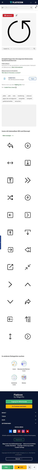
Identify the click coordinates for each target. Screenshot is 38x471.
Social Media (19, 427)
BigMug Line (18, 84)
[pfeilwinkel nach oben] (27, 284)
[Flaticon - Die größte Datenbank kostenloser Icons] (16, 2)
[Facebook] (10, 431)
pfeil (9, 96)
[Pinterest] (19, 431)
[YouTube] (27, 431)
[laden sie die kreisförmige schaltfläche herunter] (27, 145)
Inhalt (4, 412)
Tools (4, 416)
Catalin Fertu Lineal (9, 87)
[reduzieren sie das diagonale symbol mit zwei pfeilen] (27, 267)
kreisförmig (21, 96)
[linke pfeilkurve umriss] (10, 145)
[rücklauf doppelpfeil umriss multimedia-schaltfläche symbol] (27, 249)
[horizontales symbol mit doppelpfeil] (10, 163)
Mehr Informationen (17, 67)
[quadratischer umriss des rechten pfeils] (27, 215)
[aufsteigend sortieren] (27, 319)
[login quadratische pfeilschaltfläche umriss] (10, 249)
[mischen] (10, 197)
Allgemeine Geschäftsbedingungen (12, 443)
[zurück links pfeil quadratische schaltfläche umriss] (10, 215)
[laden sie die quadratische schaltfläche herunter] (27, 163)
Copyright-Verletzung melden (25, 445)
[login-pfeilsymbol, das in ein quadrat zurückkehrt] (10, 319)
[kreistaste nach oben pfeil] (27, 197)
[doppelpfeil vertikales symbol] (10, 336)
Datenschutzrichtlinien (29, 443)
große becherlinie (7, 101)
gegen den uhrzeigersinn (10, 98)
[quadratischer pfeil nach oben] (10, 180)
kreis (14, 96)
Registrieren (19, 439)
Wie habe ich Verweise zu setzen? (11, 72)
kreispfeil (29, 98)
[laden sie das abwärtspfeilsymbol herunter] (27, 232)
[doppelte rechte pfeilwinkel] (27, 180)
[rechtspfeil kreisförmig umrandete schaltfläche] (27, 336)
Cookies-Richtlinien (10, 445)
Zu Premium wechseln (19, 406)
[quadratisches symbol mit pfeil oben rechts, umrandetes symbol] (10, 267)
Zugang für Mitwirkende (19, 401)
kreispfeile (22, 98)
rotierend (28, 96)
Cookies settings (19, 447)
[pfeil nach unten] (10, 301)
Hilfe (3, 420)
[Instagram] (23, 431)
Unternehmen (6, 423)
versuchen (18, 101)
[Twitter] (14, 431)
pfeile (4, 96)
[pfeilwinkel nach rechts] (10, 284)
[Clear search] (27, 7)
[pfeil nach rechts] (27, 301)
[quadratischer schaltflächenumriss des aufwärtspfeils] (10, 232)
